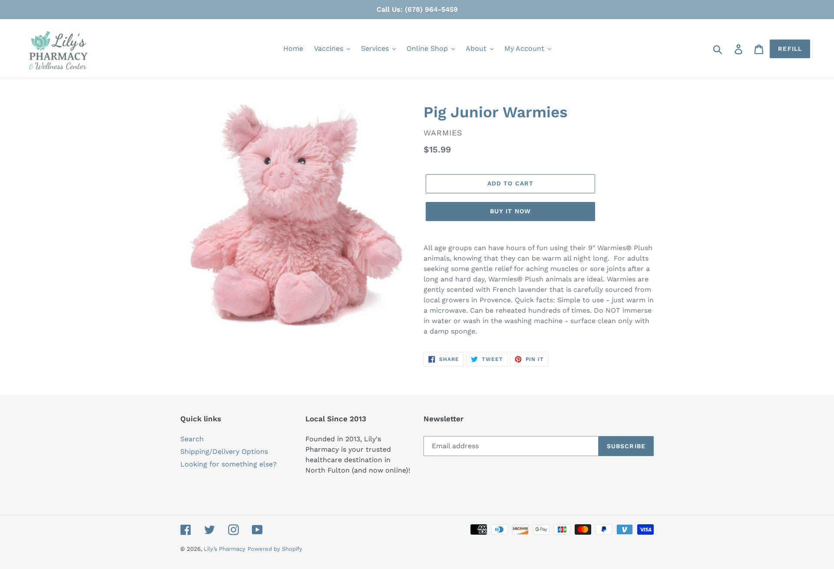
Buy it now (510, 211)
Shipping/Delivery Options (224, 451)
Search (192, 439)
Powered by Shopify (275, 549)
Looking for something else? (228, 464)
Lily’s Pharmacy (224, 549)
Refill (790, 48)
